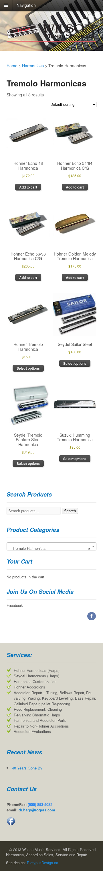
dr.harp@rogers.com (37, 810)
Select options (28, 368)
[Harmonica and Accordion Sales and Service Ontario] (52, 39)
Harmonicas (33, 65)
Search (70, 511)
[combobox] (52, 546)
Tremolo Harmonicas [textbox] (50, 548)
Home (12, 65)
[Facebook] (91, 616)
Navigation (26, 5)
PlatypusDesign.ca (42, 862)
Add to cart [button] (28, 187)
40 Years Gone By (27, 768)
